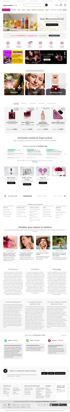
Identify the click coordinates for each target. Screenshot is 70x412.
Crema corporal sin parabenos (33, 214)
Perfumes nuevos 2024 (7, 212)
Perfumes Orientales (7, 214)
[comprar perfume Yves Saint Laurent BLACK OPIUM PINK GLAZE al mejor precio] (12, 115)
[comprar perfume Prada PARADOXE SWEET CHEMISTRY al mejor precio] (58, 115)
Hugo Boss (36, 317)
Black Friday (48, 395)
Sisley (31, 279)
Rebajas (47, 388)
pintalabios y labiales (52, 286)
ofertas (59, 293)
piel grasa (42, 283)
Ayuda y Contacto (6, 1)
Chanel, (60, 273)
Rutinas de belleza (10, 250)
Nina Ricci (31, 317)
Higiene (47, 9)
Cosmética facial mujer (20, 212)
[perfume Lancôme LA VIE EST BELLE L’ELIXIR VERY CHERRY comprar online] (27, 126)
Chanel (18, 284)
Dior (19, 286)
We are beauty (27, 391)
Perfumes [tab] (16, 103)
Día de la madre (49, 392)
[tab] (35, 70)
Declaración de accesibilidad (39, 394)
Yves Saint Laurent (36, 316)
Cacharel (40, 317)
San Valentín (48, 389)
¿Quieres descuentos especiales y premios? (35, 401)
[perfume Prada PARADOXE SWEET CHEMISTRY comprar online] (58, 126)
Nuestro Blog (15, 388)
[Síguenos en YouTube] (44, 405)
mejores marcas (38, 306)
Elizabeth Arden (40, 279)
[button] (8, 29)
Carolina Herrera (14, 286)
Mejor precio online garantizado (21, 1)
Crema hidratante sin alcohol (33, 217)
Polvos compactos (59, 214)
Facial (18, 9)
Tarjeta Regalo (6, 393)
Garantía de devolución (48, 1)
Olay (37, 287)
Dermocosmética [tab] (51, 103)
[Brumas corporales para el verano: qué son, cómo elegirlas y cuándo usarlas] (10, 242)
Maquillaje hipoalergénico (61, 212)
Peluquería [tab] (41, 103)
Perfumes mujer (6, 209)
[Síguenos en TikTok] (41, 405)
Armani (30, 316)
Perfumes (14, 9)
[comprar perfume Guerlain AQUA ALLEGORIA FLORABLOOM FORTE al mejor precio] (43, 115)
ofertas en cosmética (38, 291)
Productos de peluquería (47, 216)
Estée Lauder (34, 280)
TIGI (8, 322)
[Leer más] (18, 376)
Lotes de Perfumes (6, 216)
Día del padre (48, 391)
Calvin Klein (8, 286)
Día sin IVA (48, 394)
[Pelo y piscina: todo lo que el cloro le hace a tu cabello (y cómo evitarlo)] (59, 242)
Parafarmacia (41, 9)
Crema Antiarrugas (20, 211)
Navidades (48, 397)
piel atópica (56, 283)
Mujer (44, 373)
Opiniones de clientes (28, 389)
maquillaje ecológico (61, 279)
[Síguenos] (47, 405)
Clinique (41, 287)
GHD (11, 322)
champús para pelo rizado (8, 314)
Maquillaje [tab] (33, 103)
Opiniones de (35, 335)
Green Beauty (53, 9)
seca (30, 284)
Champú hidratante (46, 209)
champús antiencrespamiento (13, 312)
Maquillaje (33, 9)
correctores (56, 284)
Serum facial (18, 214)
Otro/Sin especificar (60, 373)
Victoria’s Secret (12, 287)
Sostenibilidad (27, 392)
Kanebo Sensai (40, 319)
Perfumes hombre (6, 211)
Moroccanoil (5, 321)
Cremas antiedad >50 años (21, 216)
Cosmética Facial (20, 207)
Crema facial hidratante (20, 209)
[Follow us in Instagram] (38, 405)
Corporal (23, 9)
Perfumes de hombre (8, 282)
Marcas (64, 9)
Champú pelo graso (46, 214)
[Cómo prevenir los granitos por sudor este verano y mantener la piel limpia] (27, 242)
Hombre (51, 373)
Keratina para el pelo (47, 211)
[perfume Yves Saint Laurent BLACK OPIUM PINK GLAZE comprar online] (12, 126)
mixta (27, 284)
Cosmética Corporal (34, 207)
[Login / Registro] (61, 5)
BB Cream (58, 217)
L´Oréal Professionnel (13, 321)
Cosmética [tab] (24, 103)
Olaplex (19, 321)
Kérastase (19, 319)
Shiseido (34, 279)
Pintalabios (58, 215)
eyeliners (49, 287)
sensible (51, 283)
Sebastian (5, 322)
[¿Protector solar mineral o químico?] (43, 242)
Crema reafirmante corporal (34, 209)
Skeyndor (29, 280)
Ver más (63, 335)
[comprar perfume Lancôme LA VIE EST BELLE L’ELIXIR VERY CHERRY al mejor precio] (27, 115)
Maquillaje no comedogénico (59, 210)
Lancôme (64, 274)
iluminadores (62, 284)
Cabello (28, 9)
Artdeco (50, 276)
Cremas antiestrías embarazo (33, 212)
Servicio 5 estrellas (34, 1)
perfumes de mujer (9, 279)
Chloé (38, 315)
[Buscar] (46, 5)
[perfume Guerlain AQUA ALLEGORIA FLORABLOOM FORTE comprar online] (43, 126)
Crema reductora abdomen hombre (34, 220)
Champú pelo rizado (47, 212)
